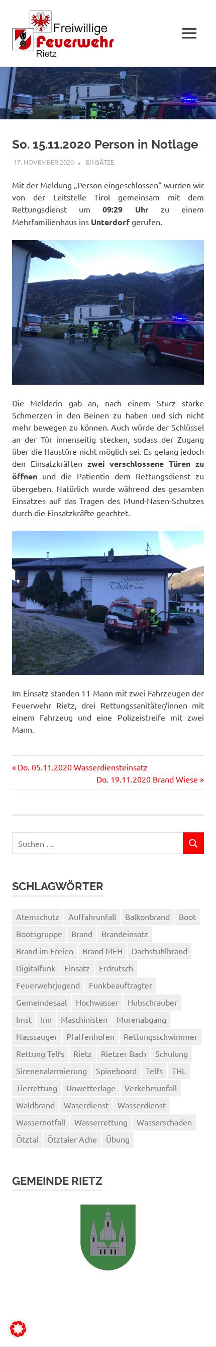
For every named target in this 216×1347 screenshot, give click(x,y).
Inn (46, 1019)
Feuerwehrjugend (48, 985)
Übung (118, 1139)
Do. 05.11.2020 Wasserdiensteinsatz (82, 767)
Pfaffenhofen (90, 1036)
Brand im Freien (44, 951)
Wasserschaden (164, 1122)
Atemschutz (37, 916)
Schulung (171, 1053)
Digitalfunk (35, 968)
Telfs (154, 1071)
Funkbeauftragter (120, 985)
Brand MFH (102, 951)
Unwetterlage (91, 1088)
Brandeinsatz (124, 934)
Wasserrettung (101, 1122)
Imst (24, 1019)
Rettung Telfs (40, 1053)
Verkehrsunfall (151, 1088)
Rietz (82, 1053)
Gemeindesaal (41, 1002)
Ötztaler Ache (72, 1139)
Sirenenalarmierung (51, 1071)
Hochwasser (97, 1002)
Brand (81, 934)
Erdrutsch (116, 968)
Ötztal (27, 1139)
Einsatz (77, 968)
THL (179, 1071)
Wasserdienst (142, 1105)
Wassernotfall (40, 1122)
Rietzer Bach (123, 1053)
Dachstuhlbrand (159, 951)
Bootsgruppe (39, 934)
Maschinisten (84, 1019)
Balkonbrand (147, 916)
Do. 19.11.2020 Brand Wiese (147, 779)
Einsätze (100, 162)
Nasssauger (36, 1036)
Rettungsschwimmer (160, 1036)
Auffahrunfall (92, 916)
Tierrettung (36, 1088)
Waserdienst (86, 1105)
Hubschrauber (152, 1002)
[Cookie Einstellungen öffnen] (18, 1333)
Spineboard (116, 1071)
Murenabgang (141, 1019)
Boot (187, 916)
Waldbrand (35, 1105)
